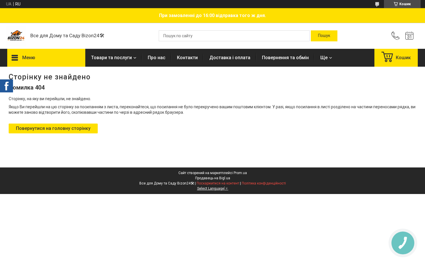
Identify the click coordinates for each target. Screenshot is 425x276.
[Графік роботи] (409, 36)
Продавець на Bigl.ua (212, 178)
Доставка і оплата (229, 57)
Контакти (187, 57)
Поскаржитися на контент (218, 183)
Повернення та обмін (285, 57)
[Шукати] (324, 35)
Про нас (156, 57)
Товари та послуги (111, 57)
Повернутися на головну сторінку (53, 128)
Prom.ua (240, 173)
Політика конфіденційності (264, 183)
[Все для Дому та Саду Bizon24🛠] (16, 36)
